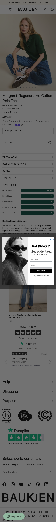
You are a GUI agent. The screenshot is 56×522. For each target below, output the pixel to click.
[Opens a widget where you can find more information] (14, 516)
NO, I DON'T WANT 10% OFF (41, 276)
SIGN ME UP (41, 270)
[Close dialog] (52, 239)
